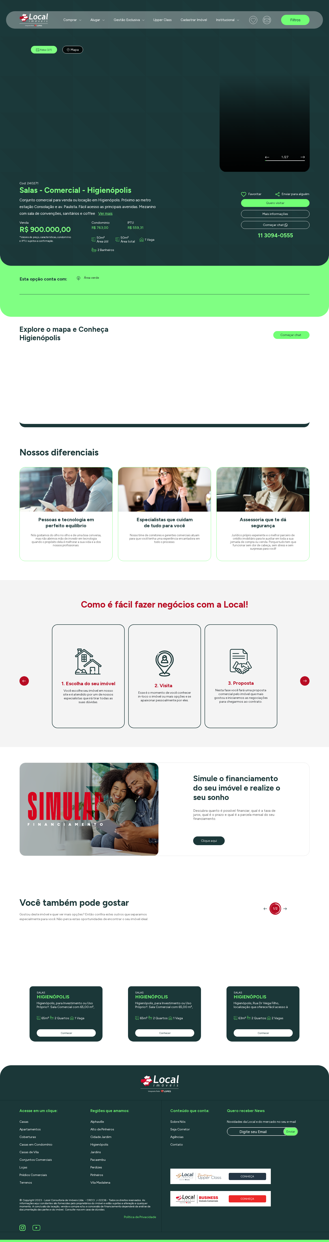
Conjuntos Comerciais (35, 1160)
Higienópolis (99, 1144)
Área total (128, 241)
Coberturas (27, 1137)
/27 (286, 157)
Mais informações (275, 214)
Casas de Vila (29, 1152)
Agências (177, 1137)
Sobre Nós (178, 1122)
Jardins (95, 1152)
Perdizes (96, 1167)
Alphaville (97, 1122)
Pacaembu (98, 1160)
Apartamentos (30, 1129)
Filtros (295, 20)
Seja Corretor (180, 1129)
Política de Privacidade (140, 1217)
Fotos (46, 49)
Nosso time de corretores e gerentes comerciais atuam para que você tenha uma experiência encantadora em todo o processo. (164, 539)
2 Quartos (62, 1018)
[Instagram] (23, 1228)
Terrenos (25, 1183)
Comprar (70, 20)
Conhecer (66, 1033)
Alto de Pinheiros (102, 1129)
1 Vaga (149, 240)
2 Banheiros (106, 250)
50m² (101, 238)
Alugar (95, 20)
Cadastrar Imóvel (194, 20)
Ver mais (105, 213)
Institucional (225, 20)
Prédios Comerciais (33, 1175)
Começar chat (273, 225)
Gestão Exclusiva (127, 20)
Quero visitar (275, 203)
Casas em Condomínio (35, 1144)
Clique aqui (209, 841)
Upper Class (162, 20)
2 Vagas (277, 1018)
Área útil (102, 241)
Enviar (290, 1132)
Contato (176, 1144)
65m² (45, 1018)
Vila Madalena (100, 1183)
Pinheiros (96, 1175)
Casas (23, 1122)
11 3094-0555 (275, 235)
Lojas (23, 1167)
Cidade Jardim (100, 1137)
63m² (242, 1018)
